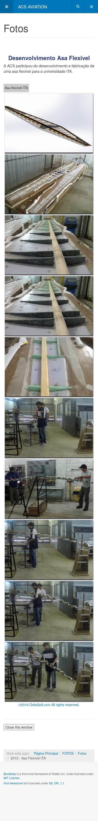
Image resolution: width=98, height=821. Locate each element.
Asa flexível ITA (16, 87)
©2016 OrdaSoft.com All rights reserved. (49, 704)
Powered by (25, 796)
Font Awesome (13, 783)
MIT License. (12, 778)
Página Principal (46, 753)
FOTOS (68, 753)
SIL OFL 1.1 (56, 783)
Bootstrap (10, 774)
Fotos (82, 753)
